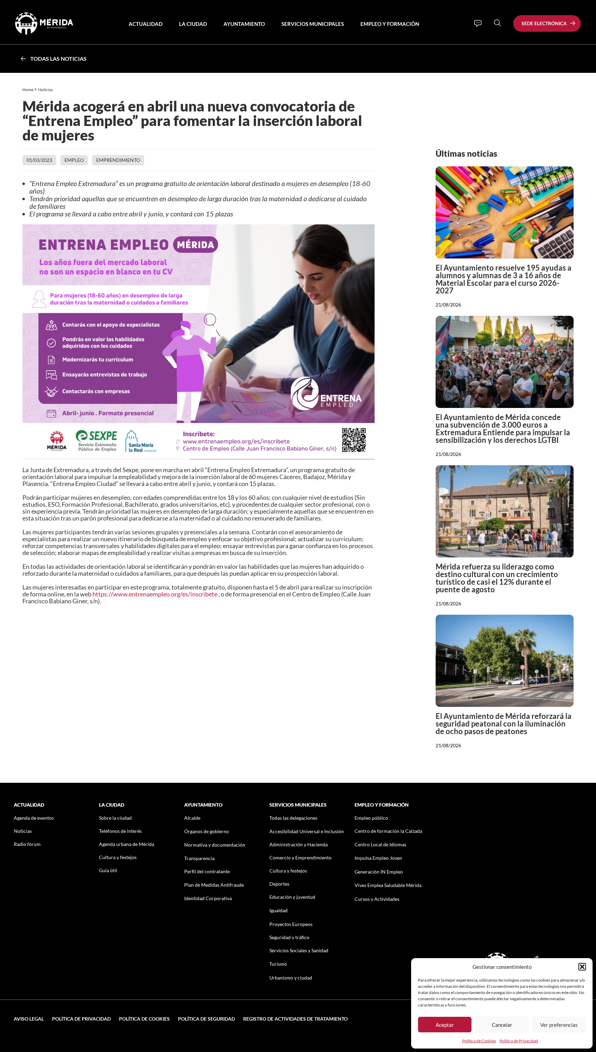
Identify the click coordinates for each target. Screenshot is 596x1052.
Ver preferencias (559, 1025)
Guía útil (108, 870)
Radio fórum (27, 844)
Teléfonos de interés (120, 831)
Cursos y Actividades (377, 899)
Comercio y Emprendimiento (300, 857)
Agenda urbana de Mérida (126, 844)
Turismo (278, 964)
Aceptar (445, 1025)
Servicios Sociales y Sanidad (298, 950)
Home (27, 89)
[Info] (477, 23)
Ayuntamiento (244, 24)
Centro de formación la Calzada (388, 831)
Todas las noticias (58, 58)
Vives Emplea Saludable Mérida (388, 885)
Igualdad (278, 910)
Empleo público (371, 818)
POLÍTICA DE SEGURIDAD (206, 1019)
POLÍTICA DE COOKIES (144, 1019)
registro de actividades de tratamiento (295, 1019)
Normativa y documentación (214, 845)
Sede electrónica (544, 23)
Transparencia (199, 858)
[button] (582, 966)
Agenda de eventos (34, 818)
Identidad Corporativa (208, 898)
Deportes (279, 884)
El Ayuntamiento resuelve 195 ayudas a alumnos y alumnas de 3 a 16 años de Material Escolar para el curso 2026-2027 (504, 279)
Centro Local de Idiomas (380, 844)
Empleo (74, 160)
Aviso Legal (29, 1019)
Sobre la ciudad (115, 818)
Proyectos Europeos (290, 924)
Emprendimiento (118, 160)
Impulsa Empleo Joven (378, 858)
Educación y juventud (292, 897)
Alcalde (192, 818)
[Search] (497, 23)
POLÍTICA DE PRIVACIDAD (81, 1019)
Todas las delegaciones (293, 818)
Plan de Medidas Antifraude (214, 885)
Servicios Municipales (312, 24)
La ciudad (193, 24)
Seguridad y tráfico (289, 937)
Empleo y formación (389, 24)
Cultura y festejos (118, 857)
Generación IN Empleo (379, 872)
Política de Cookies (479, 1040)
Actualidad (145, 24)
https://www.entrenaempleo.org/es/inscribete (154, 594)
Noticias (45, 89)
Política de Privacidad (518, 1040)
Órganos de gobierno (206, 831)
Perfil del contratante (207, 871)
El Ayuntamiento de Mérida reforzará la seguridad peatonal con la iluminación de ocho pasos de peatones (504, 723)
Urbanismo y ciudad (290, 978)
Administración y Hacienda (298, 844)
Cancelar (502, 1025)
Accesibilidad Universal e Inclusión (306, 831)
